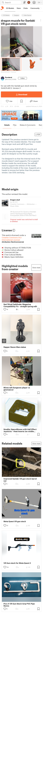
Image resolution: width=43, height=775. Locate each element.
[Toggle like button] (5, 309)
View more (36, 268)
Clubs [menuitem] (25, 8)
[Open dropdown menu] (40, 20)
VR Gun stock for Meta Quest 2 (17, 563)
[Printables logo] (2, 8)
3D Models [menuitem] (10, 8)
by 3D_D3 (13, 202)
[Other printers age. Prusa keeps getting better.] (21, 115)
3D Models (6, 15)
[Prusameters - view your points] (28, 2)
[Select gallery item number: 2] (21, 342)
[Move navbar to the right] (40, 8)
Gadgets (16, 15)
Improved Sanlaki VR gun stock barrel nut (20, 480)
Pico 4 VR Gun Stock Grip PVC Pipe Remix (19, 605)
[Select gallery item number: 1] (19, 342)
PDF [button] (38, 134)
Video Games (27, 15)
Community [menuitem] (34, 8)
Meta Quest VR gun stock (15, 521)
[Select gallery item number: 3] (23, 342)
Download (22, 94)
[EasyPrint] (24, 2)
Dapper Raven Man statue (15, 347)
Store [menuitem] (19, 8)
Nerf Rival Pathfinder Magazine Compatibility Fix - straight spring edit (20, 305)
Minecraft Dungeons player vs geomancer (17, 389)
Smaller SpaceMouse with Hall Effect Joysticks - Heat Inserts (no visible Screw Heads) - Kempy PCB (20, 430)
